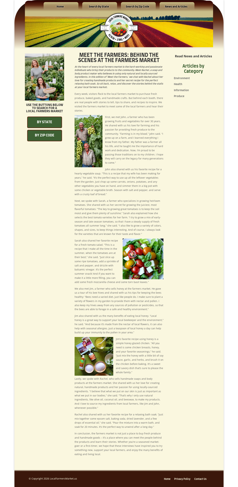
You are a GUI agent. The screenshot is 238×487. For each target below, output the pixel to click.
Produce (179, 96)
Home (60, 6)
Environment (182, 78)
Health (178, 84)
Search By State (99, 6)
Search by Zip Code (137, 6)
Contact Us (200, 479)
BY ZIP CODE (44, 135)
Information (181, 90)
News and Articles (176, 6)
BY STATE (44, 122)
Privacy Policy (182, 479)
